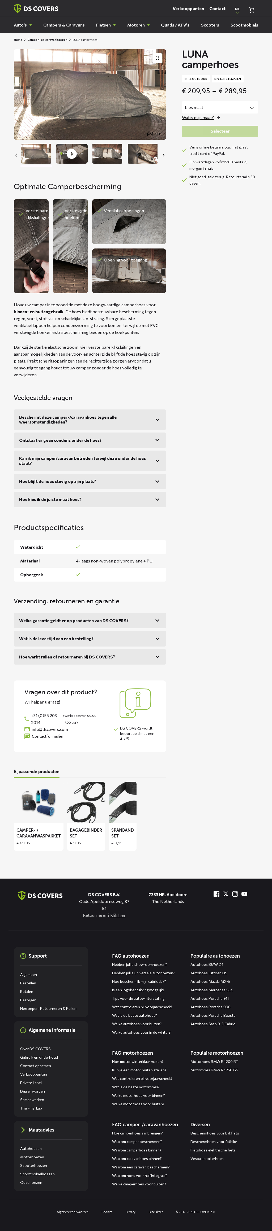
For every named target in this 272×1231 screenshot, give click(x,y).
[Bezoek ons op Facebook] (216, 894)
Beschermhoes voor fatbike (213, 1141)
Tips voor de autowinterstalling (138, 998)
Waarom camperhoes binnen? (136, 1150)
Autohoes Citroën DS (208, 973)
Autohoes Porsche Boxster (213, 1015)
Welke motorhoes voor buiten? (138, 1104)
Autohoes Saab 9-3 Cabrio (213, 1024)
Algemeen (28, 974)
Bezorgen (28, 1000)
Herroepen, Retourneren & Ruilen (48, 1008)
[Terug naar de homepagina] (40, 895)
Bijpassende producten (37, 771)
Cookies (107, 1211)
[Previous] (16, 155)
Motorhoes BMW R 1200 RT (214, 1061)
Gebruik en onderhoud (39, 1057)
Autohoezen (31, 1148)
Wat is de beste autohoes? (134, 1015)
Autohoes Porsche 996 (210, 1007)
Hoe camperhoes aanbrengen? (137, 1133)
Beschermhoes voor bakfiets (214, 1133)
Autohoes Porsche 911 (209, 998)
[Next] (163, 155)
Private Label (31, 1082)
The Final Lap (31, 1108)
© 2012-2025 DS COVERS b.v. (195, 1211)
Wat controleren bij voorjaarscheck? (142, 1007)
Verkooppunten (188, 8)
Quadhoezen (31, 1182)
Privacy (130, 1211)
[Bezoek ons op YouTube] (244, 894)
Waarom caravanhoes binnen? (137, 1158)
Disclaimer (156, 1211)
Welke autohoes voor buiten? (137, 1024)
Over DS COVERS (35, 1048)
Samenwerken (32, 1099)
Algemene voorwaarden (72, 1211)
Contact (217, 8)
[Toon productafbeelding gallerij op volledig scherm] (157, 58)
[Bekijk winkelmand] (251, 10)
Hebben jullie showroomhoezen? (139, 964)
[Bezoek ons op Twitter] (226, 894)
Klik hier (118, 915)
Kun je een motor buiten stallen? (139, 1070)
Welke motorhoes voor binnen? (138, 1095)
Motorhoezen (32, 1157)
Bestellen (28, 983)
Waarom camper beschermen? (137, 1141)
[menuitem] (23, 25)
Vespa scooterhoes (207, 1158)
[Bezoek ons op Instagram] (235, 894)
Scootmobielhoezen (37, 1174)
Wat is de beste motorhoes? (136, 1087)
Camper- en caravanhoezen (47, 39)
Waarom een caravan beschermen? (141, 1167)
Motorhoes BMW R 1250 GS (214, 1070)
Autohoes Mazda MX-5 (210, 981)
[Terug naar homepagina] (36, 8)
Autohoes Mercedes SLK (211, 990)
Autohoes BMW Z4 (206, 964)
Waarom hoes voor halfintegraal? (139, 1175)
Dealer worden (32, 1091)
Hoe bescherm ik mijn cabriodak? (139, 981)
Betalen (26, 991)
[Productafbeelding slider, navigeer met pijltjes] (90, 94)
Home (18, 39)
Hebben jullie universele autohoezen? (143, 973)
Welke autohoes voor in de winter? (141, 1032)
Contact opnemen (35, 1065)
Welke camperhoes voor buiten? (139, 1184)
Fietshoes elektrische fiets (213, 1150)
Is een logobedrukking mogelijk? (138, 990)
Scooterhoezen (33, 1165)
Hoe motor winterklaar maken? (137, 1061)
